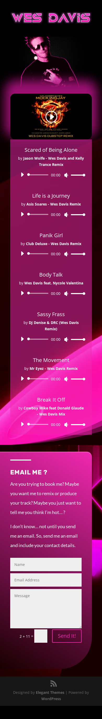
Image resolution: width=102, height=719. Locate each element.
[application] (51, 174)
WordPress (51, 698)
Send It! (67, 635)
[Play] (22, 174)
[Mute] (66, 175)
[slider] (76, 174)
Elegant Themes (50, 692)
